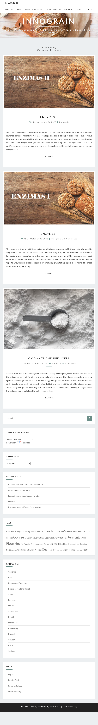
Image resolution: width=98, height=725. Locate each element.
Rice (54, 549)
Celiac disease (78, 531)
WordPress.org (14, 691)
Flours (19, 544)
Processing (13, 628)
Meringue (14, 550)
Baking (27, 531)
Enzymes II (49, 117)
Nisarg (73, 706)
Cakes (67, 531)
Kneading (83, 544)
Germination (40, 544)
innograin (64, 122)
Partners (68, 9)
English (90, 9)
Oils (28, 550)
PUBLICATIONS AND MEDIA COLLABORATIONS (42, 9)
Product (11, 634)
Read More (50, 156)
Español (79, 9)
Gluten (46, 544)
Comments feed (15, 686)
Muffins (23, 550)
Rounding (59, 550)
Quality (47, 549)
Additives (11, 531)
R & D (10, 645)
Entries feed (13, 680)
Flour (10, 543)
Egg (42, 538)
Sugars (65, 550)
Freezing (27, 544)
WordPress (55, 706)
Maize (8, 550)
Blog (19, 9)
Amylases (20, 531)
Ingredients (74, 544)
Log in (11, 674)
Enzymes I (49, 233)
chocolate (87, 532)
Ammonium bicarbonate (19, 490)
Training (72, 550)
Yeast (85, 549)
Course (18, 537)
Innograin (11, 3)
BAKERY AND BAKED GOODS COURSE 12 (25, 484)
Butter (60, 531)
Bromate (54, 532)
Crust (26, 538)
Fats (65, 538)
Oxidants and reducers (49, 358)
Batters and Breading (17, 583)
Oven (32, 550)
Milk (18, 550)
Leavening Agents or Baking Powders (24, 496)
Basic (10, 577)
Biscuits (40, 531)
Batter (33, 531)
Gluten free (56, 544)
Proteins (38, 550)
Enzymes (58, 537)
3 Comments (70, 239)
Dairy (30, 538)
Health (66, 543)
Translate (25, 442)
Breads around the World (19, 588)
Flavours (12, 501)
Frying (33, 544)
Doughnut (37, 538)
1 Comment (70, 363)
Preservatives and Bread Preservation (24, 507)
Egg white (49, 538)
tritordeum (79, 550)
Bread (48, 531)
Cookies (9, 538)
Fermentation (77, 537)
